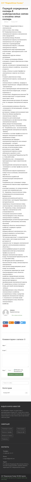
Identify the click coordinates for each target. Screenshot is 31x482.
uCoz (13, 478)
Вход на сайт (21, 432)
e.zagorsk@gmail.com (9, 458)
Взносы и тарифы (7, 432)
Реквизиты (5, 439)
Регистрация (21, 428)
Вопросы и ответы (7, 435)
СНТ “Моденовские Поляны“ (12, 3)
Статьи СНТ (14, 22)
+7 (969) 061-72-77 (8, 453)
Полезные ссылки (7, 428)
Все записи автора (17, 315)
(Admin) (6, 22)
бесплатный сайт (6, 478)
